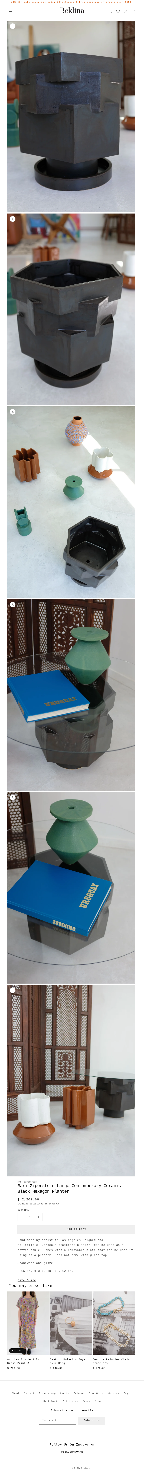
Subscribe (91, 1420)
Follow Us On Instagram (72, 1444)
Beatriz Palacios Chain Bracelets (111, 1361)
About (15, 1393)
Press (86, 1401)
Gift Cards (50, 1401)
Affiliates (70, 1401)
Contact (29, 1393)
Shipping (23, 1204)
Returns (79, 1393)
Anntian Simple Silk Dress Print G (23, 1361)
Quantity (23, 1210)
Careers (113, 1393)
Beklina (85, 1468)
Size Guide (27, 1280)
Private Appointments (54, 1393)
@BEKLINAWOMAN (72, 1451)
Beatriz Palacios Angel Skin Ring (68, 1361)
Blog (98, 1401)
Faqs (126, 1393)
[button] (10, 10)
